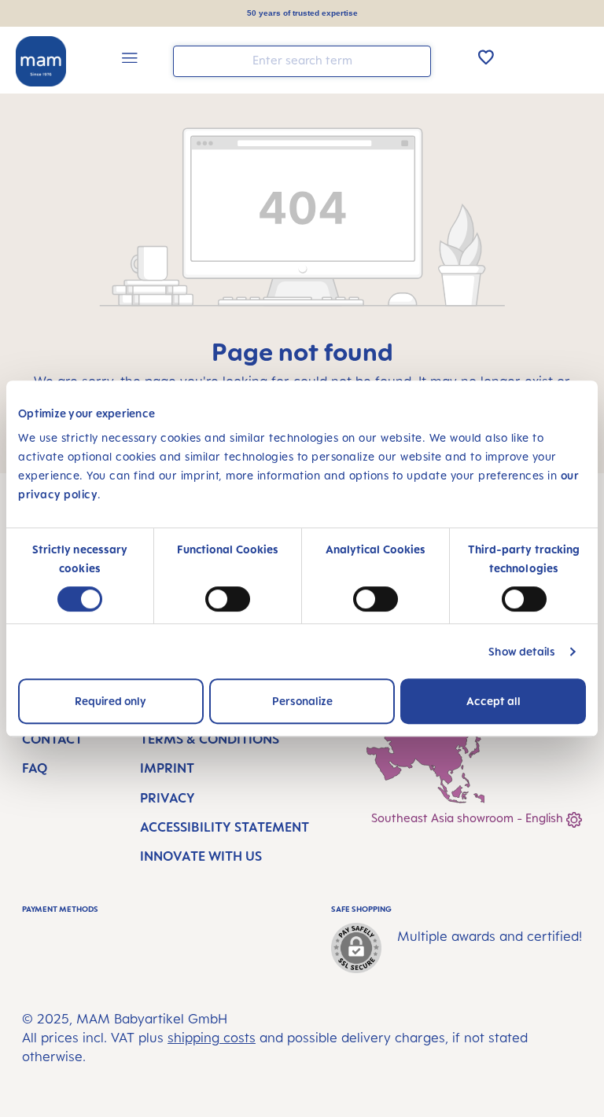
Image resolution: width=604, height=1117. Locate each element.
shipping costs (212, 1037)
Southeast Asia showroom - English (468, 818)
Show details (521, 651)
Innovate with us (201, 856)
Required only (110, 700)
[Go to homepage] (41, 61)
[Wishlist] (486, 56)
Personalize (302, 700)
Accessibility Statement (224, 827)
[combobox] (302, 61)
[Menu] (130, 60)
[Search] (415, 60)
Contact (52, 739)
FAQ (34, 768)
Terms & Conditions (209, 739)
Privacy (167, 798)
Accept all (493, 700)
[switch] (227, 599)
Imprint (167, 768)
